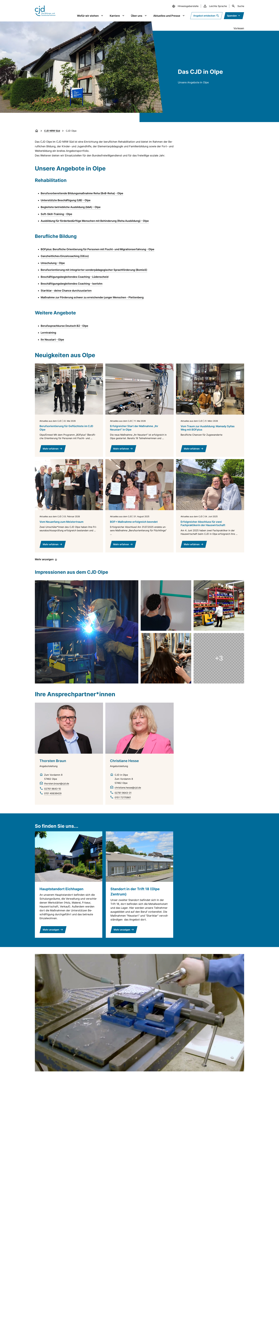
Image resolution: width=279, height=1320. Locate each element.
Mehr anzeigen (44, 559)
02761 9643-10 (52, 788)
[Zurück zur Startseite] (36, 130)
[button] (86, 631)
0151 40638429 (52, 793)
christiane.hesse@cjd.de (128, 787)
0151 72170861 (123, 797)
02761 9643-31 (123, 792)
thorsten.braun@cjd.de (56, 783)
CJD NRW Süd (52, 130)
